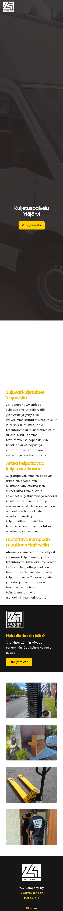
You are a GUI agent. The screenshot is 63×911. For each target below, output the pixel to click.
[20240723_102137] (31, 759)
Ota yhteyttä (31, 225)
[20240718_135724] (31, 801)
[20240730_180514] (31, 717)
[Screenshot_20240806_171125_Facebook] (31, 844)
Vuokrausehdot (31, 893)
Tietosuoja (31, 898)
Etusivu (31, 908)
